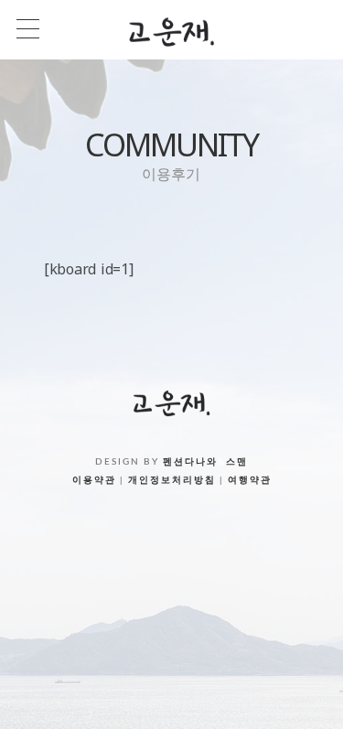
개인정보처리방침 (172, 480)
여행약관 (250, 480)
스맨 (237, 461)
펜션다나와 (190, 461)
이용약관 (94, 480)
